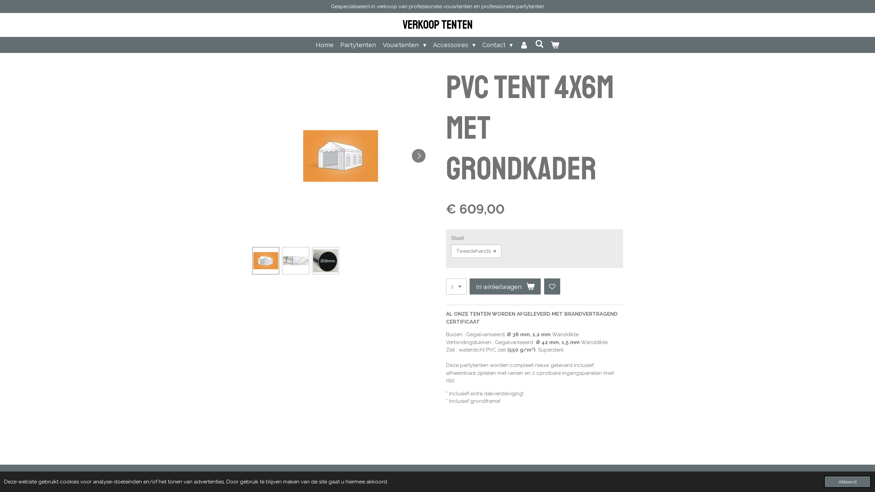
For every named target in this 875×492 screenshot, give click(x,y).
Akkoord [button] (847, 481)
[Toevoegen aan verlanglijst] (552, 286)
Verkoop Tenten (438, 24)
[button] (266, 260)
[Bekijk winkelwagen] (554, 45)
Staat (457, 238)
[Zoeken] (539, 44)
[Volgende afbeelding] (419, 156)
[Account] (523, 45)
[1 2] (456, 286)
